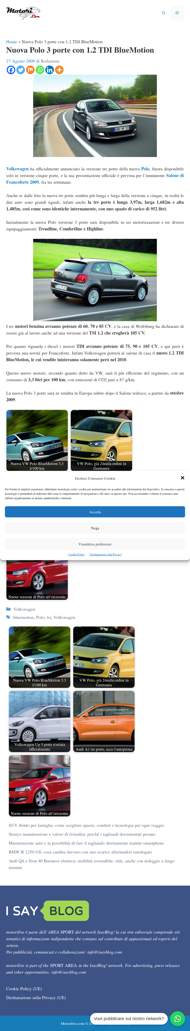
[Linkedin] (49, 70)
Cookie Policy (76, 554)
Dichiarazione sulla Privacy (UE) (36, 997)
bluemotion (23, 617)
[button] (182, 478)
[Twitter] (20, 70)
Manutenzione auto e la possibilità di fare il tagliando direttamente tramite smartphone (86, 843)
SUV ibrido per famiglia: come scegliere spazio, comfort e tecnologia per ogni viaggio (86, 825)
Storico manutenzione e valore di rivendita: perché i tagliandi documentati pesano (82, 834)
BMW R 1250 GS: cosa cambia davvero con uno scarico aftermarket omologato (80, 852)
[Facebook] (11, 70)
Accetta (95, 511)
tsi (49, 617)
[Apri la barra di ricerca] (163, 13)
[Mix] (30, 70)
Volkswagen (17, 168)
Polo (145, 168)
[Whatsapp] (40, 70)
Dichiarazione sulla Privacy (106, 554)
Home (11, 42)
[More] (59, 70)
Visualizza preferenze (95, 543)
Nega (95, 527)
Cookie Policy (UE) (24, 988)
